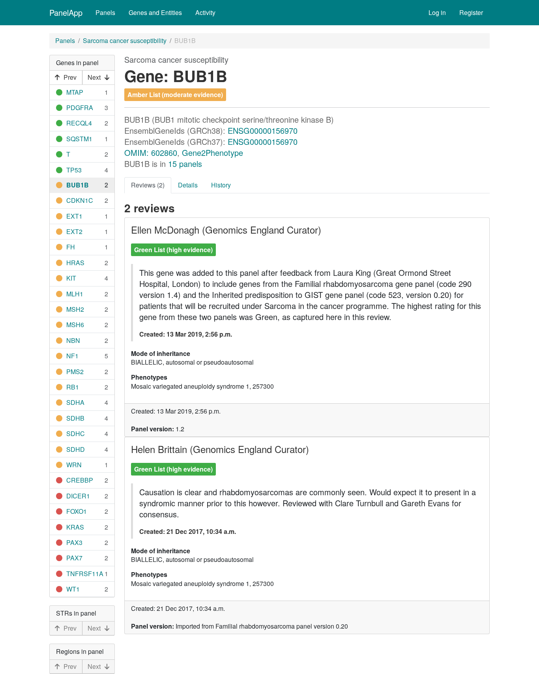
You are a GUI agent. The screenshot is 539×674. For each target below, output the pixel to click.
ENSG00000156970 (263, 130)
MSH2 (75, 309)
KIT (71, 278)
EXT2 (74, 231)
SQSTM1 (79, 138)
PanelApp (65, 12)
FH (70, 246)
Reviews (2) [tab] (148, 184)
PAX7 (74, 557)
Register (471, 12)
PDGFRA (79, 107)
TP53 (74, 169)
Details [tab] (188, 184)
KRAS (75, 527)
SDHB (75, 418)
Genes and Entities (155, 12)
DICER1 (78, 495)
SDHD (75, 449)
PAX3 (74, 542)
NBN (73, 340)
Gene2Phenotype (212, 152)
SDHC (75, 433)
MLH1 (74, 293)
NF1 (72, 355)
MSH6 (75, 324)
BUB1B (77, 184)
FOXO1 (76, 511)
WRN (74, 464)
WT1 (73, 588)
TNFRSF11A (84, 573)
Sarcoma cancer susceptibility (125, 40)
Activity (205, 12)
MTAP (74, 92)
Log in (437, 12)
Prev (70, 77)
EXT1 (74, 216)
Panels (105, 12)
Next (94, 77)
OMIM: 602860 (150, 152)
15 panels (185, 163)
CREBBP (79, 480)
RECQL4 (79, 122)
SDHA (75, 402)
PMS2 (75, 371)
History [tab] (221, 184)
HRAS (75, 262)
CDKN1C (79, 200)
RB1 (72, 386)
